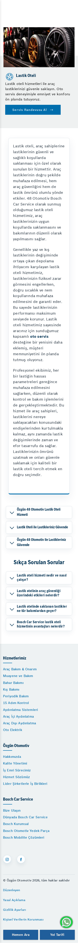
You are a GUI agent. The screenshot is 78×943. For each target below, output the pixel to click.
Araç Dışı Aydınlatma (19, 723)
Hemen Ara (20, 935)
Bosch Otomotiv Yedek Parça (26, 831)
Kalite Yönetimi (15, 763)
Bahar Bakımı (13, 683)
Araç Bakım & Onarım (20, 669)
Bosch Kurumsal (16, 824)
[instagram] (7, 859)
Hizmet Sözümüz (16, 777)
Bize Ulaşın (12, 810)
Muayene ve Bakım (18, 676)
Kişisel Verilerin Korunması (23, 919)
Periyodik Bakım (16, 696)
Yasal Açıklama (14, 900)
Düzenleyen (11, 890)
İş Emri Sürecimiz (17, 770)
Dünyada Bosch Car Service (25, 817)
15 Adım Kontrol (16, 703)
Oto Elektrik (12, 730)
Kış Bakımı (11, 689)
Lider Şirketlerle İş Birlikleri (25, 784)
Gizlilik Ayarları (14, 910)
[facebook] (21, 859)
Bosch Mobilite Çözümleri (23, 837)
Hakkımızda (12, 757)
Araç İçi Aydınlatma (18, 716)
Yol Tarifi (57, 935)
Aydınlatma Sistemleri (20, 710)
